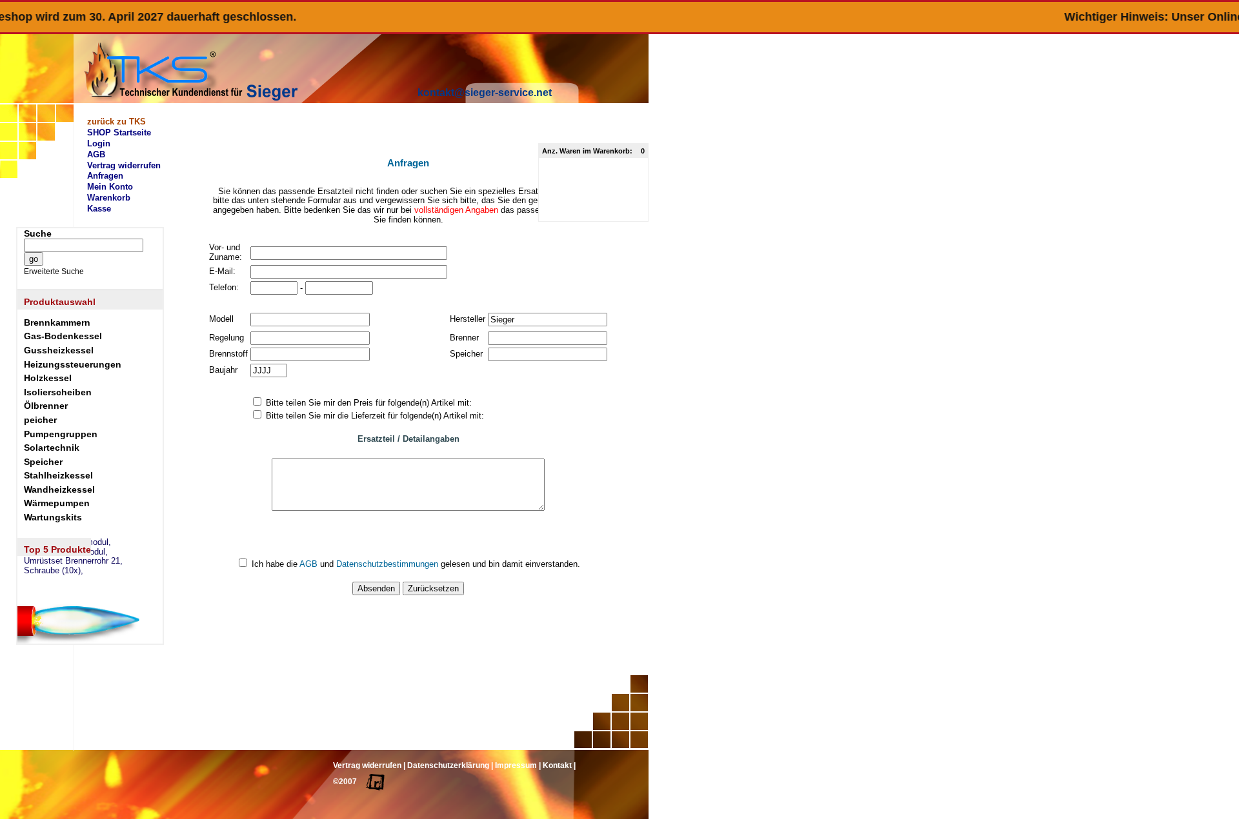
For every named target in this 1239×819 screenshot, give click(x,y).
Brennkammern (57, 322)
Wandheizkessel (59, 489)
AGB (96, 154)
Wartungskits (53, 517)
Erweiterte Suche (54, 271)
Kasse (99, 208)
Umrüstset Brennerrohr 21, (73, 561)
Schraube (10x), (53, 570)
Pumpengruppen (60, 434)
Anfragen (105, 176)
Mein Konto (110, 187)
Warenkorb (108, 197)
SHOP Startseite (119, 132)
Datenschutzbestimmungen (387, 564)
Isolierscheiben (58, 392)
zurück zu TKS (116, 121)
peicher (40, 420)
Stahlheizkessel (58, 475)
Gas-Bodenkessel (63, 336)
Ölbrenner (46, 405)
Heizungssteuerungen (72, 364)
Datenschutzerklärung (448, 765)
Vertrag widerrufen (124, 165)
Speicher (43, 462)
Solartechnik (51, 447)
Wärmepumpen (57, 503)
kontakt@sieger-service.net (485, 92)
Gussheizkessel (59, 350)
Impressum (516, 765)
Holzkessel (48, 378)
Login (98, 143)
